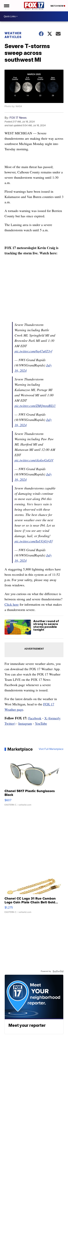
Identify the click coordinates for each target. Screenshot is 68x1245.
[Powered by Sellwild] (58, 971)
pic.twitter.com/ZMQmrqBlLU (35, 405)
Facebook (34, 718)
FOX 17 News (18, 117)
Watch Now (57, 6)
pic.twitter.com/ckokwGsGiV (34, 460)
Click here (12, 604)
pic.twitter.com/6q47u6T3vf (33, 351)
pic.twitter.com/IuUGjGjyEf (34, 541)
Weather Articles (13, 35)
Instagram (25, 723)
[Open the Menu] (6, 5)
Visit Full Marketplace (51, 749)
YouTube (41, 723)
